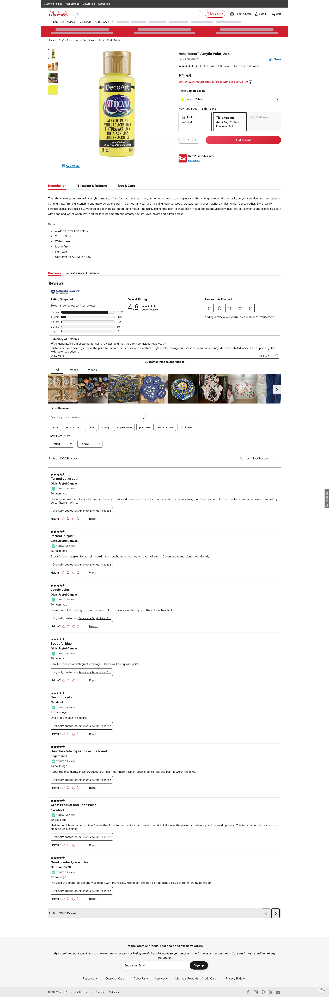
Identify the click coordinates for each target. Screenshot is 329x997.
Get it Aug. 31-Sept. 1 (229, 122)
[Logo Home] (58, 14)
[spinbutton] (189, 140)
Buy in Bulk (194, 160)
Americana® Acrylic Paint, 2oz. (204, 54)
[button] (264, 14)
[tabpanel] (164, 224)
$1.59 (185, 75)
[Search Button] (77, 14)
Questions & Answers (247, 66)
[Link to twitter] (270, 992)
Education (104, 3)
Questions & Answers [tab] (82, 273)
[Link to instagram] (255, 992)
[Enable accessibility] (321, 989)
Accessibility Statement (107, 992)
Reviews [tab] (54, 273)
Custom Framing (53, 3)
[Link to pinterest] (263, 992)
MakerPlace (73, 3)
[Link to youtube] (278, 992)
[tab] (57, 186)
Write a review (220, 66)
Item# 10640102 (189, 59)
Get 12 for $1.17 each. (201, 155)
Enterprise (89, 3)
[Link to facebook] (248, 992)
